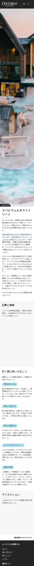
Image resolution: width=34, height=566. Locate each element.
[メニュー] (28, 4)
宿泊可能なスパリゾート (20, 237)
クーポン (5, 559)
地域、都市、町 (7, 552)
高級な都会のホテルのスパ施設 (13, 234)
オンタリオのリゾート (14, 264)
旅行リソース (6, 555)
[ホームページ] (9, 4)
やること (5, 549)
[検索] (24, 4)
